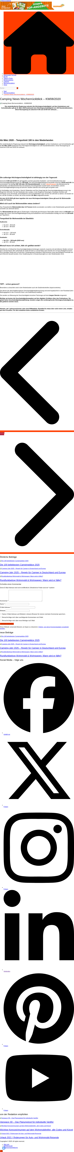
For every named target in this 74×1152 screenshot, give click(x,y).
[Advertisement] (37, 124)
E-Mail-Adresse (5, 607)
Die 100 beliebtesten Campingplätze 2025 (20, 564)
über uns (6, 1144)
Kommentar (4, 601)
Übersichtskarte (51, 184)
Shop (5, 85)
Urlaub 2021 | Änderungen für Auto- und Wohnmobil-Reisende (29, 1137)
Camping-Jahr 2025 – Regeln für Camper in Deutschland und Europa (33, 572)
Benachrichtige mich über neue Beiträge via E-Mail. (18, 620)
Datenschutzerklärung (11, 1147)
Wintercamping (8, 80)
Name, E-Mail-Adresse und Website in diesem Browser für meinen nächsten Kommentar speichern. (34, 614)
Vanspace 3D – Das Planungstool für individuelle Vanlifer (27, 1122)
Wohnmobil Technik (10, 75)
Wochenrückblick (9, 83)
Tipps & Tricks (8, 78)
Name (2, 604)
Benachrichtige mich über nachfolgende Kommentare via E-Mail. (22, 617)
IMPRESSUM (8, 1146)
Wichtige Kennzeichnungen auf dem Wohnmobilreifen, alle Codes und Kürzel (36, 1129)
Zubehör (6, 81)
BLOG (6, 76)
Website (2, 610)
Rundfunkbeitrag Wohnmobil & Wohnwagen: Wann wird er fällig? (30, 580)
